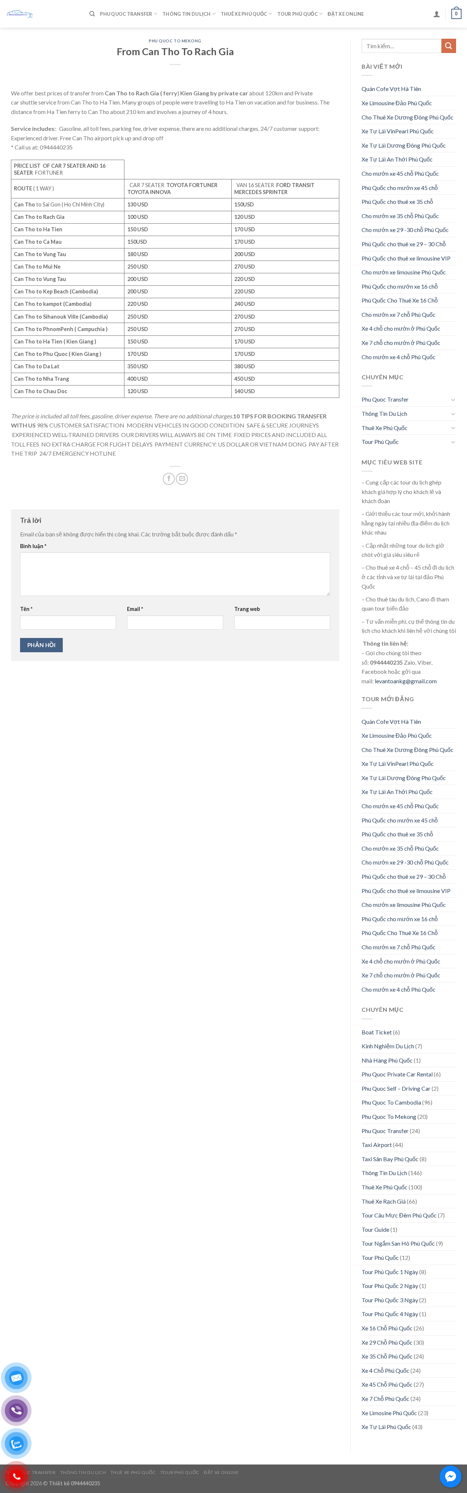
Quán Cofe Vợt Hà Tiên (391, 88)
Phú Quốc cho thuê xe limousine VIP (406, 258)
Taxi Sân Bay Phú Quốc (390, 1158)
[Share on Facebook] (169, 479)
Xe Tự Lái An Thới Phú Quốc (397, 159)
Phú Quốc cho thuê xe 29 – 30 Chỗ (404, 243)
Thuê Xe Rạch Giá (384, 1201)
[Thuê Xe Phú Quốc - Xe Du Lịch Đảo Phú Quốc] (41, 14)
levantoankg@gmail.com (406, 680)
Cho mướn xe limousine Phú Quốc (404, 272)
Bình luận (33, 546)
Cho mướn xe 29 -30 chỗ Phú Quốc (405, 229)
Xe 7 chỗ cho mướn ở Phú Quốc (401, 342)
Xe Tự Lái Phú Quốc (386, 1426)
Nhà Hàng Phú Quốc (387, 1060)
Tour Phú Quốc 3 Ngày (390, 1299)
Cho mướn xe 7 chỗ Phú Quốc (399, 314)
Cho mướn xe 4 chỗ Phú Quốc (399, 356)
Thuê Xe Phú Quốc (244, 14)
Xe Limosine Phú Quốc (389, 1412)
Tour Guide (375, 1229)
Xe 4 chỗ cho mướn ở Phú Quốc (401, 328)
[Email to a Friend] (182, 479)
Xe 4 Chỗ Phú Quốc (385, 1370)
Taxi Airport (377, 1144)
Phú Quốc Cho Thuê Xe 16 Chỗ (400, 300)
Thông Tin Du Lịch (186, 14)
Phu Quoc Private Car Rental (397, 1074)
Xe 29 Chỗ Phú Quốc (387, 1342)
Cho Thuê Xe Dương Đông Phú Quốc (408, 117)
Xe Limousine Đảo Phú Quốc (397, 102)
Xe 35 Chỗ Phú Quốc (387, 1356)
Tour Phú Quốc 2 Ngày (390, 1285)
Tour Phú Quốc (297, 14)
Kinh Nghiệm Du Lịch (388, 1045)
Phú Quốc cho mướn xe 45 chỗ (400, 187)
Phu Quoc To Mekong (175, 40)
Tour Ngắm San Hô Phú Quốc (398, 1243)
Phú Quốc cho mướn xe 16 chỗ (400, 286)
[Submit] (448, 46)
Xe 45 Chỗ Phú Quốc (387, 1384)
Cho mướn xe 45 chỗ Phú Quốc (400, 173)
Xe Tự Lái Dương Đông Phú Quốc (404, 145)
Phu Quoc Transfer (126, 14)
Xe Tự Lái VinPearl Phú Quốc (398, 131)
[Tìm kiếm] (92, 14)
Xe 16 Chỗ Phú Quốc (387, 1328)
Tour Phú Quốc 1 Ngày (390, 1271)
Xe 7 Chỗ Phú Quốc (385, 1398)
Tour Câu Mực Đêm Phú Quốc (399, 1215)
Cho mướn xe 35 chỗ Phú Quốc (400, 215)
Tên (26, 609)
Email (135, 609)
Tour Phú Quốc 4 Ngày (390, 1313)
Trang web (247, 609)
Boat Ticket (377, 1032)
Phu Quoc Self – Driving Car (396, 1088)
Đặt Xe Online (346, 14)
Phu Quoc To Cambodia (391, 1102)
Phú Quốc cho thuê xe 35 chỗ (397, 201)
